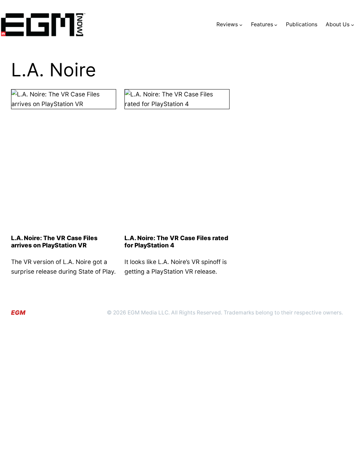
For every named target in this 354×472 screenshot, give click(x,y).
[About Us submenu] (352, 24)
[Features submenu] (275, 24)
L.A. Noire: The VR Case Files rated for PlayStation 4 (176, 241)
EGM (18, 312)
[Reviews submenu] (240, 24)
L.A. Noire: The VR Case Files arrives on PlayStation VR (54, 241)
